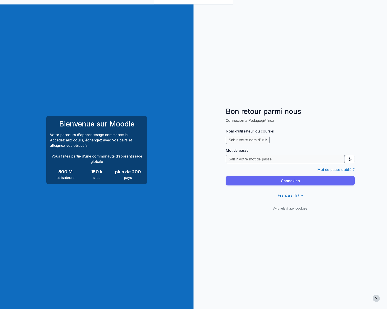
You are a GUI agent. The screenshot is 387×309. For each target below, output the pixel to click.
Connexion (290, 181)
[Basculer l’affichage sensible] (349, 159)
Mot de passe (237, 150)
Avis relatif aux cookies (290, 208)
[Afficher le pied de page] (376, 298)
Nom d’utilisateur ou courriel (250, 131)
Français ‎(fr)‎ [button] (289, 195)
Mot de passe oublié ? (336, 169)
